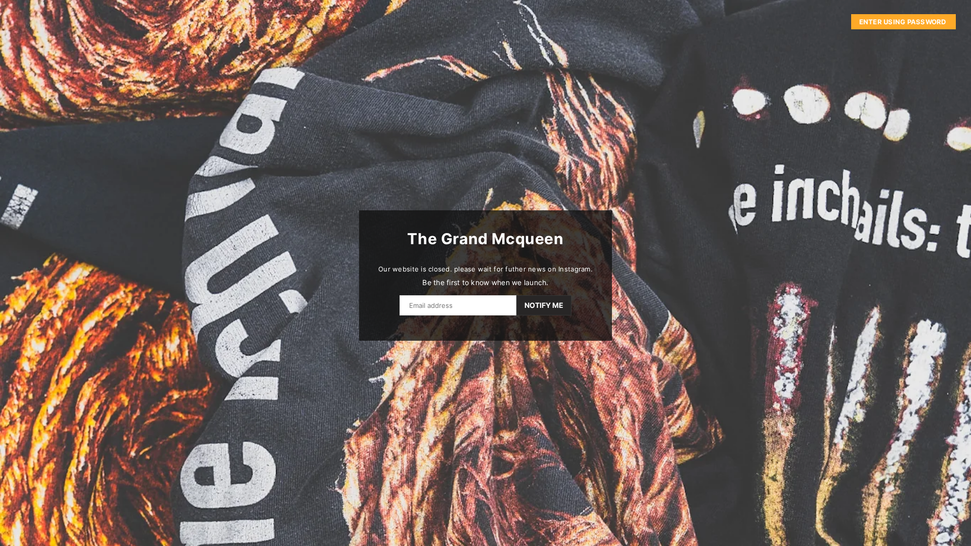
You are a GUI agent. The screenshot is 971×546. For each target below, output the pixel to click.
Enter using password (903, 22)
